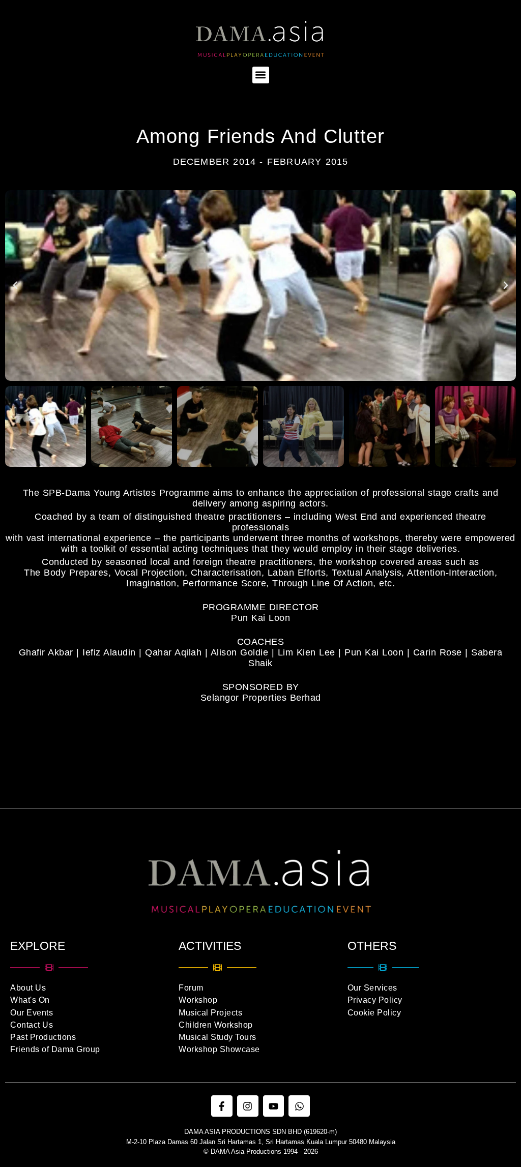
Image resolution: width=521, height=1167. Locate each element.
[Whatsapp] (299, 1106)
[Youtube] (273, 1106)
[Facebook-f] (222, 1106)
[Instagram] (247, 1106)
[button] (260, 75)
